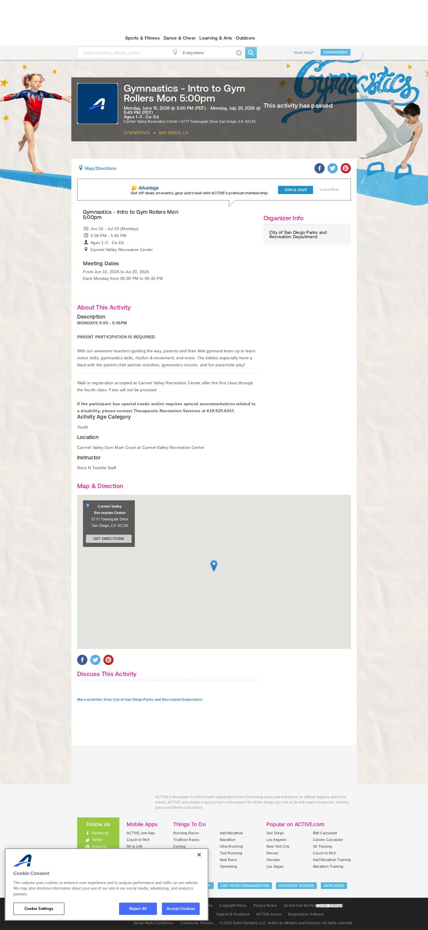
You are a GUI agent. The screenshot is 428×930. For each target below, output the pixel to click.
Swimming (228, 867)
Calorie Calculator (328, 840)
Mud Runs (228, 860)
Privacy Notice (265, 906)
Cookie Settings (39, 908)
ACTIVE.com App (141, 833)
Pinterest (99, 847)
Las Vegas (275, 867)
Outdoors (245, 37)
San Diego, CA (173, 133)
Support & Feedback (233, 914)
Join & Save (295, 190)
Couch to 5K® (138, 840)
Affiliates (334, 885)
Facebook (100, 833)
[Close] (199, 854)
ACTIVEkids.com (93, 38)
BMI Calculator (325, 833)
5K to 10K (135, 846)
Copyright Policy (233, 906)
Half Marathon (231, 833)
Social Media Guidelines (153, 923)
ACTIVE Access (269, 914)
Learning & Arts (215, 37)
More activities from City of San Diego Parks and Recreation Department (139, 700)
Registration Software (306, 914)
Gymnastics (137, 133)
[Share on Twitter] (333, 168)
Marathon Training (328, 867)
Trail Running (231, 853)
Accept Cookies (181, 908)
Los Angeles (276, 840)
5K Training (322, 846)
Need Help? (304, 53)
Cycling (179, 846)
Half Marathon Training (332, 860)
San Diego (275, 833)
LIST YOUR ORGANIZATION (245, 885)
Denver (272, 853)
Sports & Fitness (142, 37)
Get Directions (108, 538)
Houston (273, 860)
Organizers (335, 52)
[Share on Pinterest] (346, 168)
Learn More (329, 190)
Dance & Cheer (180, 37)
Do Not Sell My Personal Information (314, 906)
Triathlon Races (186, 840)
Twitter (97, 840)
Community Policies (197, 923)
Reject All (138, 908)
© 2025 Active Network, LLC (243, 923)
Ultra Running (231, 846)
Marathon (228, 840)
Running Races (186, 833)
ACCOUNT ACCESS (296, 885)
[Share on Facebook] (319, 168)
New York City (277, 846)
